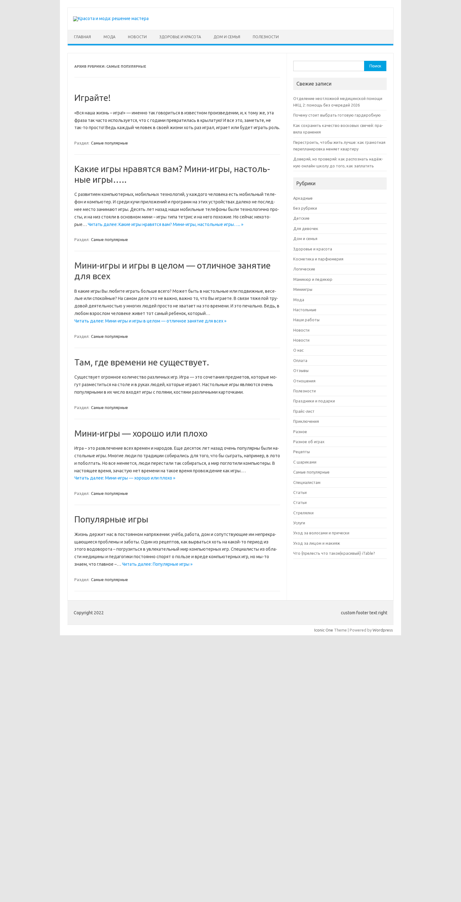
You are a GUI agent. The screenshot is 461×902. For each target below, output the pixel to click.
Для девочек (305, 228)
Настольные (304, 309)
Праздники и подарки (314, 401)
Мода (109, 37)
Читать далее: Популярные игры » (157, 564)
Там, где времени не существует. (141, 362)
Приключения (306, 421)
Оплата (300, 360)
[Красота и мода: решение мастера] (111, 18)
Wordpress (383, 630)
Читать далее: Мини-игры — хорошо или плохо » (124, 477)
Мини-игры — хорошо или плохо (141, 433)
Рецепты (301, 451)
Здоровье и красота (180, 37)
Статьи (300, 492)
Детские (301, 218)
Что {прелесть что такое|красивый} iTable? (334, 553)
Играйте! (92, 97)
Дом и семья (227, 37)
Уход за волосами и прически (321, 533)
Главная (82, 37)
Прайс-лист (304, 411)
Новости (137, 37)
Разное (300, 431)
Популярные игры (111, 519)
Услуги (299, 523)
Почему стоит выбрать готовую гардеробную (337, 115)
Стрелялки (303, 513)
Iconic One (323, 630)
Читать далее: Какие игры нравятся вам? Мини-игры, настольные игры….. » (165, 224)
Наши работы (306, 319)
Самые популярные (109, 143)
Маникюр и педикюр (312, 279)
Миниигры (302, 289)
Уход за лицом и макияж (316, 543)
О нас (298, 350)
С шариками (304, 462)
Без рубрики (305, 208)
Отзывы (301, 370)
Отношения (304, 381)
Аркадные (303, 198)
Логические (304, 269)
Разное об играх (309, 441)
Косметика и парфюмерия (318, 259)
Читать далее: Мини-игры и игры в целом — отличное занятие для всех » (150, 320)
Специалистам (307, 482)
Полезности (266, 37)
